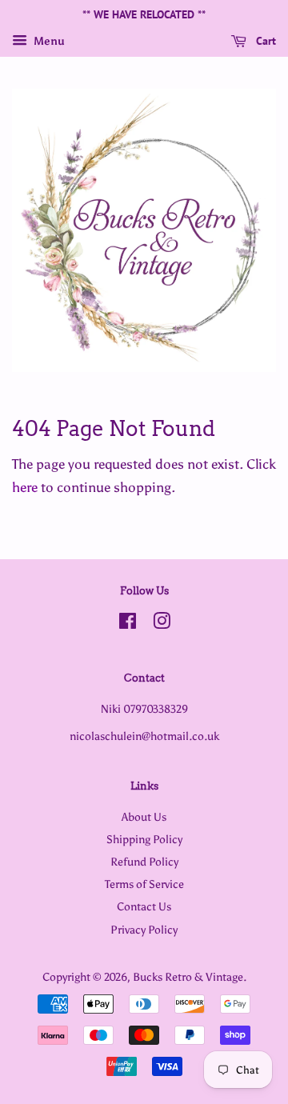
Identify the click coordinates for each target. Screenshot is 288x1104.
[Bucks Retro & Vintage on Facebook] (127, 624)
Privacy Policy (144, 929)
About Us (144, 817)
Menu (48, 41)
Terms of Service (144, 884)
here (25, 487)
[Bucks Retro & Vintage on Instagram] (161, 624)
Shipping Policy (144, 839)
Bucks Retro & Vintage (188, 977)
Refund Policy (144, 861)
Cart (264, 41)
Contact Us (144, 906)
